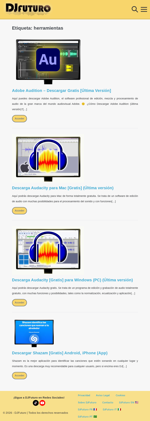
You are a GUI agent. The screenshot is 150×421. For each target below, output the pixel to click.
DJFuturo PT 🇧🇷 (87, 416)
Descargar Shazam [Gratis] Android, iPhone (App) (60, 353)
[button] (135, 9)
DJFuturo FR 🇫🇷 (87, 409)
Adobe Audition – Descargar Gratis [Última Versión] (61, 90)
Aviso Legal (103, 395)
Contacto (107, 402)
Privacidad (84, 395)
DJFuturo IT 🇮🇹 (112, 409)
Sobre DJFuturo (87, 402)
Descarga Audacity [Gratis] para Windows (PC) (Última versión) (72, 280)
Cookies (120, 395)
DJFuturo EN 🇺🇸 (128, 402)
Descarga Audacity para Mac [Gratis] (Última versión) (63, 188)
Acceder (21, 119)
